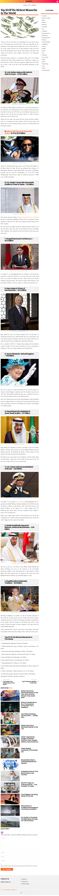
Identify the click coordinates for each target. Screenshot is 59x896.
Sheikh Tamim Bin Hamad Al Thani (27, 217)
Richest (17, 676)
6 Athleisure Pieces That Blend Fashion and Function (29, 773)
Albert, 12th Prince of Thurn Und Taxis (18, 132)
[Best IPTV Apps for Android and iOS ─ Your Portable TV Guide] (10, 787)
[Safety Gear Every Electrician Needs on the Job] (10, 730)
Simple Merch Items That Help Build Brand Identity (28, 761)
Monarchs (5, 676)
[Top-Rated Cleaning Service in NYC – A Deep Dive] (10, 718)
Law (43, 53)
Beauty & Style (46, 18)
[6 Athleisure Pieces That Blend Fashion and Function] (10, 776)
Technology (45, 63)
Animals (44, 15)
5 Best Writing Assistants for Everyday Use (29, 750)
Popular (25, 5)
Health (44, 48)
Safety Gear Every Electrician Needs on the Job (29, 727)
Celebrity (44, 31)
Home (43, 50)
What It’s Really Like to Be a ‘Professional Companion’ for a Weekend (29, 704)
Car (43, 29)
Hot (29, 5)
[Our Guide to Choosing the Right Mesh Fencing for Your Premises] (10, 822)
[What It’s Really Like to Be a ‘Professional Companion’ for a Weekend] (10, 707)
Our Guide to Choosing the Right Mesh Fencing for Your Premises (29, 819)
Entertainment (46, 37)
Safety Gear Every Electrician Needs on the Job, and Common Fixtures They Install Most (29, 694)
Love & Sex (45, 57)
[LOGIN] (57, 1)
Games (44, 46)
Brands (44, 22)
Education (44, 35)
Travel (43, 68)
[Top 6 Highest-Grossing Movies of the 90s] (10, 799)
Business (44, 24)
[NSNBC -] (29, 893)
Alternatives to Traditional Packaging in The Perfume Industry (29, 807)
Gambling (44, 44)
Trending (33, 5)
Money (11, 676)
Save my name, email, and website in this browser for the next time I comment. (19, 866)
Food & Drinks (46, 42)
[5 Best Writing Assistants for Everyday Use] (10, 753)
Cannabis (44, 26)
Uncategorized (46, 70)
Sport (43, 61)
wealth (23, 676)
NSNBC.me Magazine (11, 890)
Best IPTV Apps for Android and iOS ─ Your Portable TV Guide (29, 784)
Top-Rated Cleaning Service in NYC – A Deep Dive (29, 715)
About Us (24, 879)
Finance (44, 39)
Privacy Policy (25, 884)
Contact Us (25, 881)
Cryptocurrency (46, 33)
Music (43, 59)
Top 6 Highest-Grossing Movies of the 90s (29, 795)
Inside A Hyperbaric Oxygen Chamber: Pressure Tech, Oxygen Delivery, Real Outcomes (29, 739)
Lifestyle (44, 55)
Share (2, 18)
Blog (10, 688)
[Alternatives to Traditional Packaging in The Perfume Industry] (10, 810)
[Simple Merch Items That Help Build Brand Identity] (10, 764)
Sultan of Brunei (19, 501)
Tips (43, 66)
